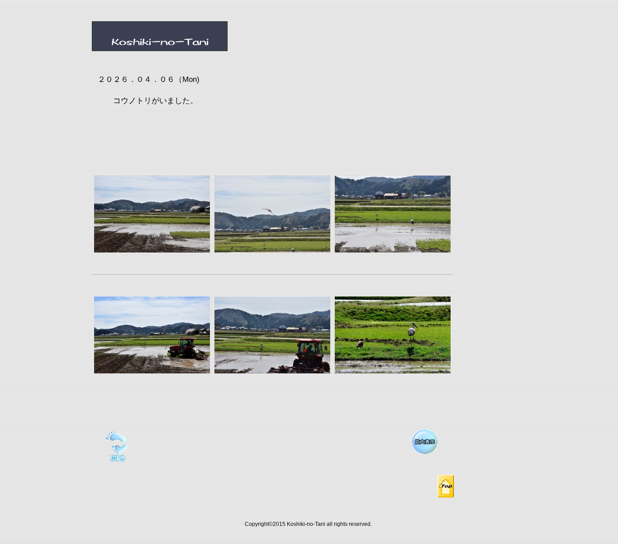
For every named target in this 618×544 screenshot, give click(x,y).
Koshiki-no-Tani (193, 37)
